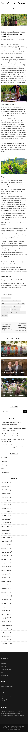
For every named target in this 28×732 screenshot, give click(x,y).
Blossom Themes (20, 728)
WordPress (17, 729)
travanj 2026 (5, 497)
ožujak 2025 (5, 545)
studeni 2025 (5, 515)
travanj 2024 (5, 585)
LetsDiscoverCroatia (16, 726)
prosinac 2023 (6, 600)
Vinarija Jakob (17, 306)
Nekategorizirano (7, 465)
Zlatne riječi (4, 315)
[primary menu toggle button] (14, 9)
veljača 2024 (5, 592)
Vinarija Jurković (5, 309)
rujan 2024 (5, 567)
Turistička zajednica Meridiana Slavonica (11, 300)
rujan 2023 (5, 610)
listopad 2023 (6, 607)
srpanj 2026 (5, 486)
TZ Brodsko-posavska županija (9, 303)
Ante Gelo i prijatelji (6, 297)
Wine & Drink (5, 29)
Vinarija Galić (21, 303)
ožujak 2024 (5, 589)
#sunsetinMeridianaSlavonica (9, 245)
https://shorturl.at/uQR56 (8, 243)
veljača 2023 (5, 636)
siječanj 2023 (5, 640)
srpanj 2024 (5, 574)
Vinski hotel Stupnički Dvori (8, 312)
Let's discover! (6, 39)
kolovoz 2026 (5, 482)
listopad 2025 (6, 519)
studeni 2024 (5, 559)
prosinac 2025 (6, 512)
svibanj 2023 (5, 625)
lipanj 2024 (5, 578)
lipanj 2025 (5, 534)
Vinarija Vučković (15, 309)
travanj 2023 (5, 629)
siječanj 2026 (5, 508)
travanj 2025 (5, 541)
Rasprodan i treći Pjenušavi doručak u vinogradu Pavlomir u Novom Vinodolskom (13, 394)
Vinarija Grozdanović (6, 306)
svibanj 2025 (5, 537)
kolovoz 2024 (6, 570)
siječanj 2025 (5, 552)
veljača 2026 (5, 504)
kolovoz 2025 (5, 526)
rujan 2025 (5, 523)
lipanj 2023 (5, 621)
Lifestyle (4, 392)
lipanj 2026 (5, 490)
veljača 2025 (5, 548)
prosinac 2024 (6, 556)
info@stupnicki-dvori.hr (7, 264)
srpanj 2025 (5, 530)
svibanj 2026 (5, 493)
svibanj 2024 (5, 581)
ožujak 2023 (5, 632)
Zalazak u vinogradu (20, 312)
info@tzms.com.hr (16, 287)
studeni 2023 (5, 603)
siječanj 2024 (5, 596)
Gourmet (4, 457)
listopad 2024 (6, 563)
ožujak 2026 (5, 501)
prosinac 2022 (6, 643)
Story (3, 468)
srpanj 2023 (5, 618)
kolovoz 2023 (5, 614)
